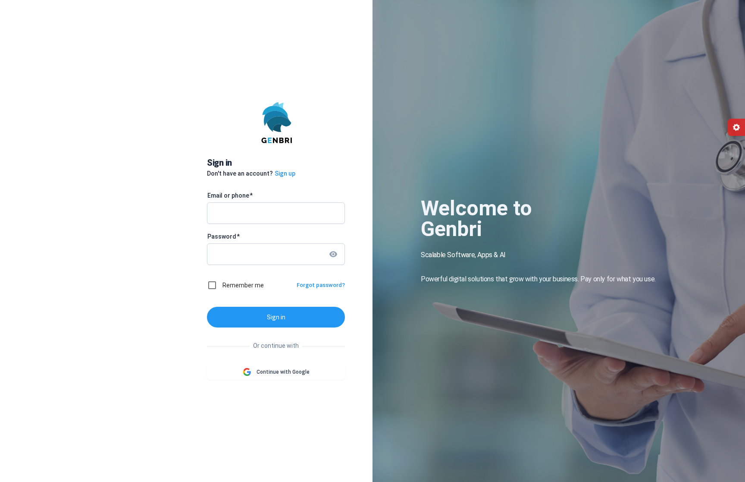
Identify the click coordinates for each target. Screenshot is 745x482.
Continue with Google (283, 372)
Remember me (243, 285)
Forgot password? (321, 285)
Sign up (285, 173)
